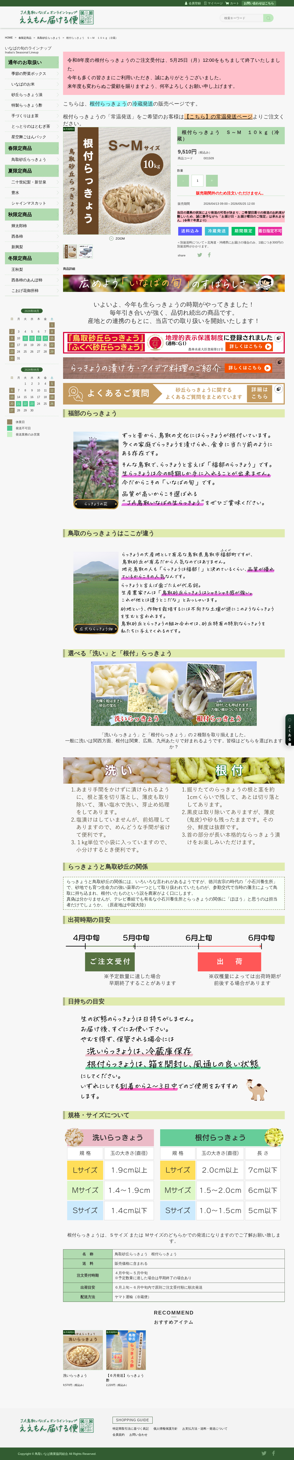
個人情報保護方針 (165, 1428)
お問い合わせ (138, 1434)
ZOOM (120, 238)
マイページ (215, 3)
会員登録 (195, 3)
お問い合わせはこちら (259, 3)
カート (234, 3)
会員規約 (119, 1434)
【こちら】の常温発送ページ (218, 116)
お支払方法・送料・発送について (204, 1428)
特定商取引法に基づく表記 (131, 1428)
